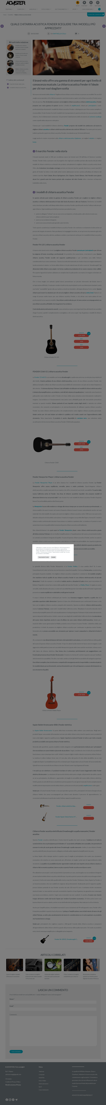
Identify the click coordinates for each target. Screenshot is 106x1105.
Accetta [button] (53, 557)
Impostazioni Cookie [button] (44, 557)
